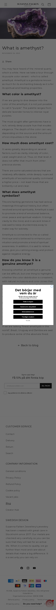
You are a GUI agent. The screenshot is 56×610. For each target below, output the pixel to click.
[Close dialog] (52, 286)
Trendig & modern (28, 317)
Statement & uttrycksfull (28, 307)
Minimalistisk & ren (28, 312)
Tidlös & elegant (28, 302)
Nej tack (28, 320)
